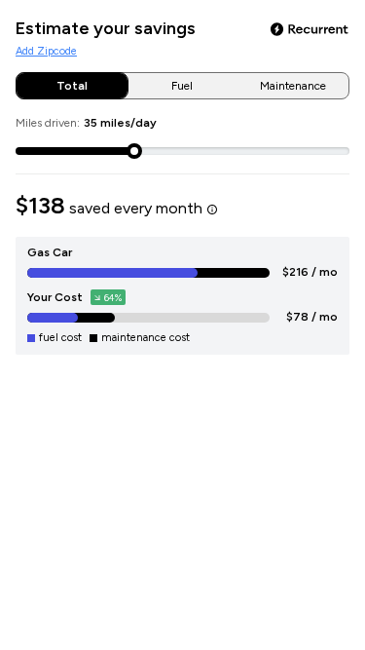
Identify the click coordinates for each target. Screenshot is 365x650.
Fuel (182, 86)
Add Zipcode (46, 51)
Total (72, 86)
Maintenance (293, 86)
